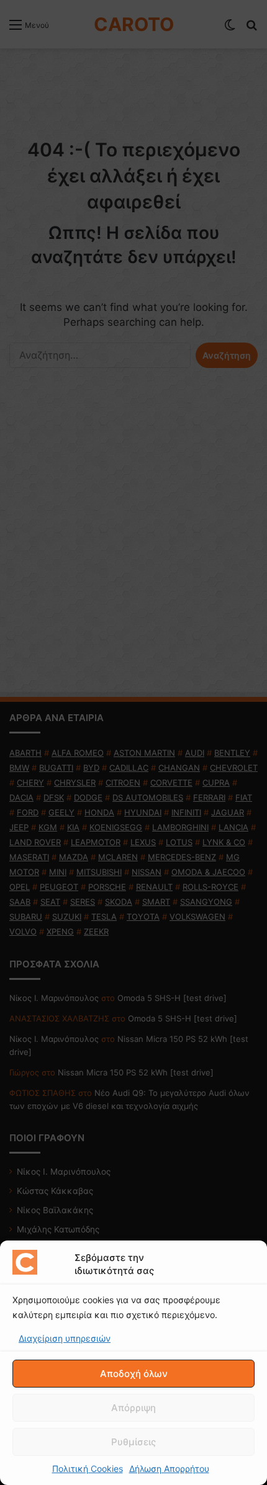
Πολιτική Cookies (87, 1468)
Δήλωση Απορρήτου (169, 1468)
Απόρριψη (133, 1408)
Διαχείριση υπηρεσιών (65, 1338)
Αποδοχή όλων (134, 1374)
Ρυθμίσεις (133, 1442)
